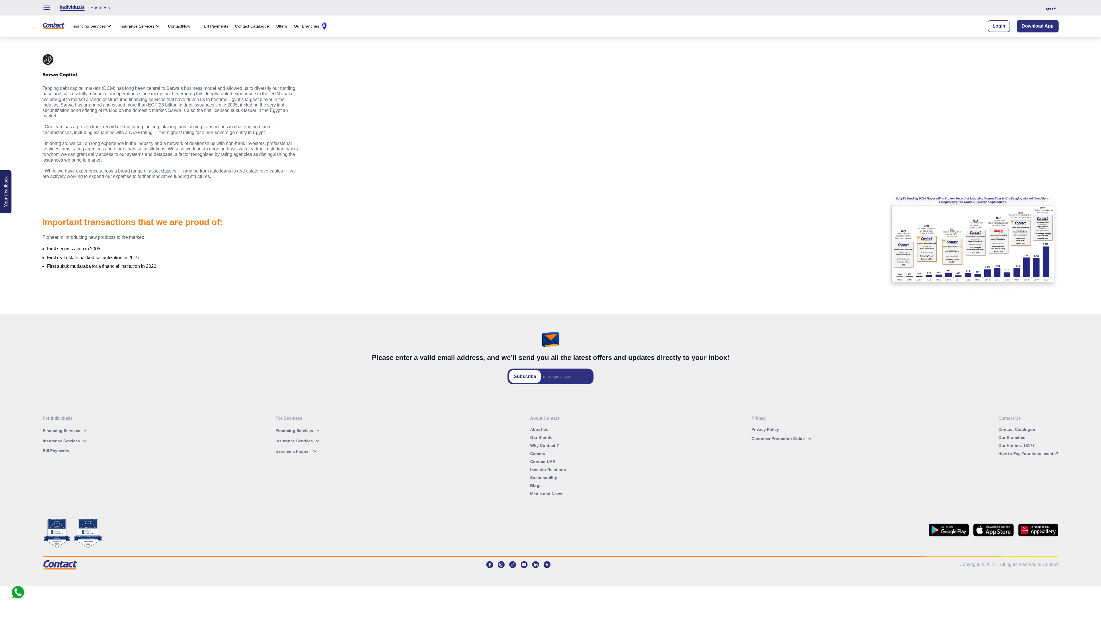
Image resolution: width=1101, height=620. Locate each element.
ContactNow (179, 26)
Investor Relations (548, 469)
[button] (66, 430)
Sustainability (543, 477)
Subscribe (525, 376)
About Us (539, 429)
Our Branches (306, 26)
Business (100, 7)
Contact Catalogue (252, 26)
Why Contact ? (544, 445)
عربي (1051, 7)
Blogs (536, 485)
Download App (1038, 26)
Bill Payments (216, 26)
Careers (537, 453)
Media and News (546, 493)
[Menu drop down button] (49, 7)
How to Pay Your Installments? (1028, 453)
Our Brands (541, 437)
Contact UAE (542, 461)
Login (999, 26)
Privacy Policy (765, 429)
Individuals (72, 7)
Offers (281, 26)
